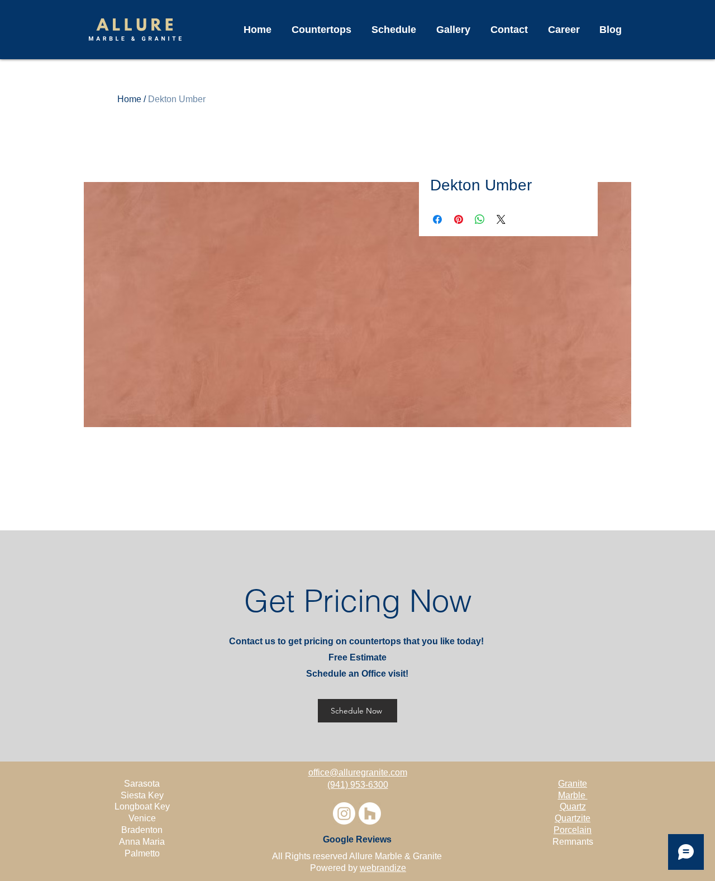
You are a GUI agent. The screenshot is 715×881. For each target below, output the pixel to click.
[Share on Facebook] (437, 219)
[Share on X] (501, 219)
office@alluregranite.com (357, 772)
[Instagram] (344, 813)
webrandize (383, 868)
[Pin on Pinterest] (458, 219)
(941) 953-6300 (357, 784)
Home (129, 99)
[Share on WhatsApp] (480, 219)
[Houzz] (370, 813)
